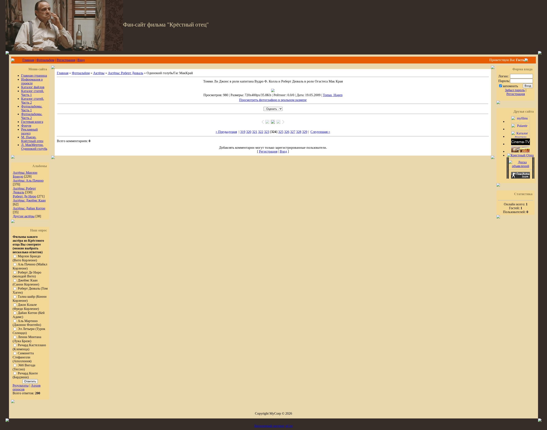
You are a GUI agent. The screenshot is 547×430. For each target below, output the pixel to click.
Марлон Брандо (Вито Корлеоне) (27, 258)
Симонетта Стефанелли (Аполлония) (23, 357)
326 (286, 132)
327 (292, 132)
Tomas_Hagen (333, 95)
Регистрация (66, 60)
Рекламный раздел (29, 131)
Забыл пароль (515, 90)
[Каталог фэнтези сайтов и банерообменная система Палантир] (520, 136)
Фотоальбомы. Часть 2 (31, 116)
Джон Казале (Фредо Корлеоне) (26, 307)
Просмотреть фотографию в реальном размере (273, 100)
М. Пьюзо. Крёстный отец (32, 139)
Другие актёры (24, 216)
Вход (81, 60)
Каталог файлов (32, 87)
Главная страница (34, 75)
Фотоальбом (45, 60)
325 (280, 132)
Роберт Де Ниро (24, 196)
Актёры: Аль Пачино (28, 180)
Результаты (21, 385)
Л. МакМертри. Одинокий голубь (34, 146)
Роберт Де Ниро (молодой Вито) (27, 274)
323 (266, 132)
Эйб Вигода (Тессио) (24, 367)
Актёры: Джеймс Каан (29, 200)
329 (304, 132)
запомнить (510, 86)
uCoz (289, 426)
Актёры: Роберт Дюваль (125, 73)
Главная (28, 60)
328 (298, 132)
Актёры (98, 73)
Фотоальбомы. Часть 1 (31, 108)
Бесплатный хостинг (269, 426)
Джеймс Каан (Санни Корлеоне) (26, 282)
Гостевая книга (32, 122)
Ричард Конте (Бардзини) (25, 375)
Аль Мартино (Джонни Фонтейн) (27, 323)
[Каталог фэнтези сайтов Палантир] (520, 129)
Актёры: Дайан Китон (29, 208)
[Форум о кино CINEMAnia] (520, 151)
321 (254, 132)
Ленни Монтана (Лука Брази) (27, 339)
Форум (26, 125)
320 (248, 132)
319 (242, 132)
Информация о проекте (32, 81)
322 (260, 132)
